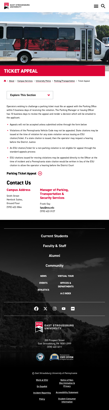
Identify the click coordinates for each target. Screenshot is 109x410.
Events (43, 283)
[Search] (103, 6)
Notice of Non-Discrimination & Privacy (67, 383)
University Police (43, 81)
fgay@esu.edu (47, 207)
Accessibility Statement (67, 392)
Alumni (54, 255)
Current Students (54, 236)
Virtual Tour (66, 276)
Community (54, 265)
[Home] (5, 81)
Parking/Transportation (64, 81)
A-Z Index (65, 293)
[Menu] (96, 6)
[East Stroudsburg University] (17, 6)
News (43, 276)
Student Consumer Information (67, 400)
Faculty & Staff (54, 245)
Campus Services (25, 81)
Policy (42, 399)
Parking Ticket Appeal (22, 173)
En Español (42, 386)
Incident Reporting (42, 392)
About (11, 81)
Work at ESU (42, 380)
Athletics (43, 289)
